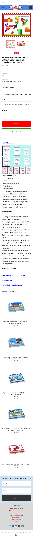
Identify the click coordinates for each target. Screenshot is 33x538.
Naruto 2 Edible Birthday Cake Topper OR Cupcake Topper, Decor (16, 358)
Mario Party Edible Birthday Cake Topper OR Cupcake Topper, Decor (16, 322)
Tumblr (19, 526)
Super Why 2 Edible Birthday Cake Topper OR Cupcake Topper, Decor (16, 393)
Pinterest (16, 526)
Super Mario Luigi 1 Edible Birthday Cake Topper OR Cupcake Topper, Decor (16, 429)
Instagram (22, 526)
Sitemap (16, 521)
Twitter (10, 526)
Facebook (13, 526)
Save (17, 53)
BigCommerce (19, 535)
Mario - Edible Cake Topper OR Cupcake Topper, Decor (16, 464)
